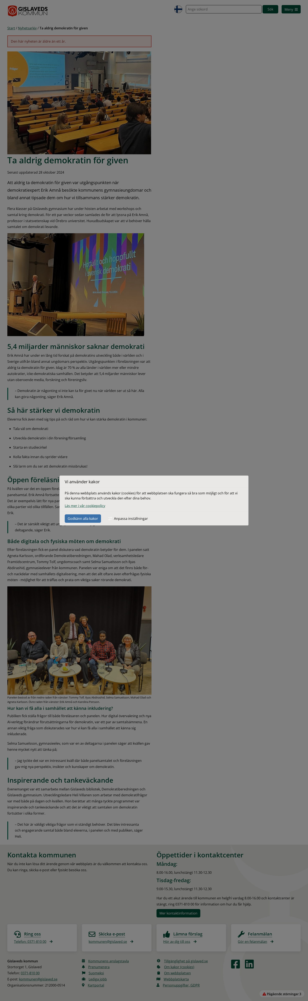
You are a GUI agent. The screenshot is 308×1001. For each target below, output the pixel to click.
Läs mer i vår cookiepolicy (85, 505)
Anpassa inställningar (131, 518)
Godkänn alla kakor (83, 518)
